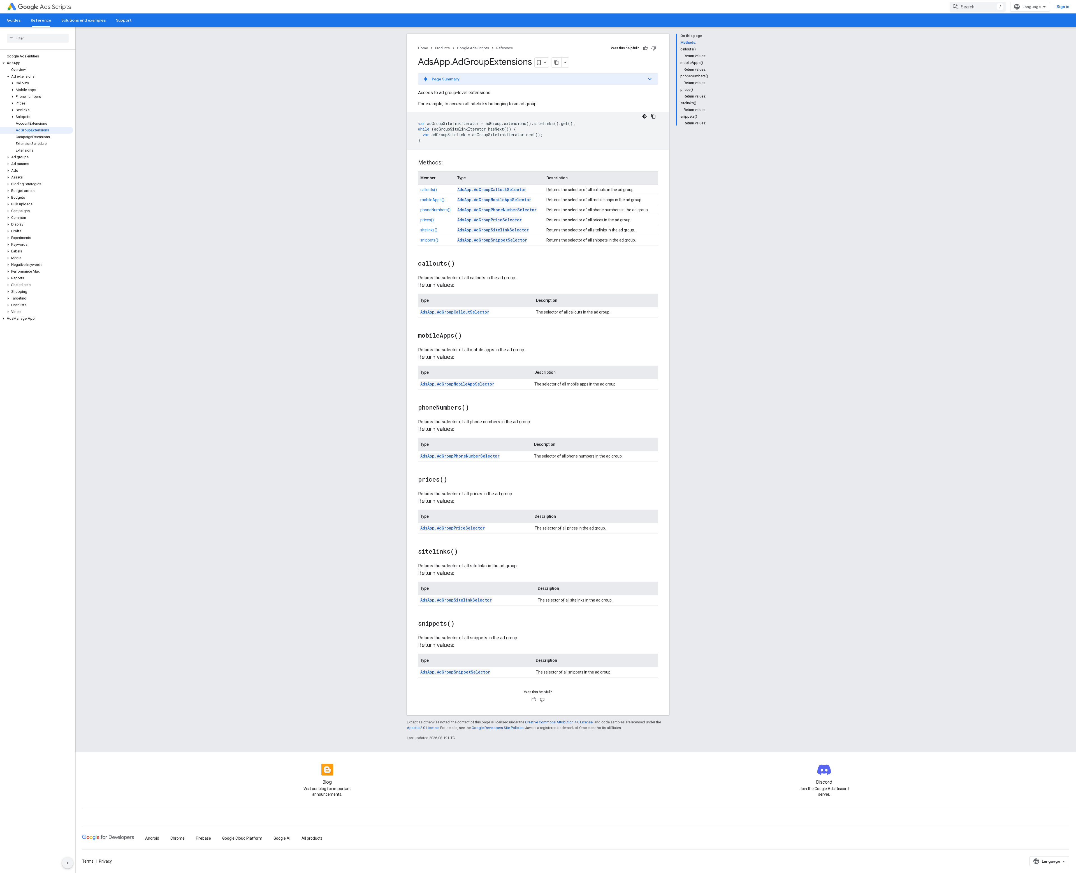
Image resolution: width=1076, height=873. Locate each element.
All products (312, 838)
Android (152, 838)
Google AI (281, 838)
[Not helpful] (654, 48)
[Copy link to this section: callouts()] (460, 264)
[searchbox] (38, 38)
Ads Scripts (55, 7)
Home (423, 48)
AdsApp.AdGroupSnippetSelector (492, 240)
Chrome (177, 838)
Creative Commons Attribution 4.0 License (559, 722)
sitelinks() (428, 230)
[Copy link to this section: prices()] (452, 480)
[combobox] (978, 7)
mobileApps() (432, 200)
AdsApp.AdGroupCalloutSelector (491, 189)
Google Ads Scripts (473, 48)
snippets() (429, 240)
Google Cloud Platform (242, 838)
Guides (14, 20)
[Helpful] (645, 48)
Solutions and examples (83, 20)
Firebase (203, 838)
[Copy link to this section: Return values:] (460, 285)
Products (442, 48)
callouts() (428, 189)
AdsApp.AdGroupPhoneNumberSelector (497, 209)
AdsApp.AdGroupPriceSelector (489, 219)
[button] (36, 63)
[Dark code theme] (644, 116)
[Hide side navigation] (67, 863)
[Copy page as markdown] (556, 62)
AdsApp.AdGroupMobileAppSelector (494, 199)
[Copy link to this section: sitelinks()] (463, 552)
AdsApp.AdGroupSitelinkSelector (493, 230)
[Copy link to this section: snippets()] (460, 624)
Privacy (105, 861)
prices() (427, 220)
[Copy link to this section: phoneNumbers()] (474, 408)
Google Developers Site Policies (497, 728)
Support (123, 20)
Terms (88, 861)
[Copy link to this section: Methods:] (448, 163)
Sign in (1063, 6)
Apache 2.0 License (423, 728)
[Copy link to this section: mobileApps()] (467, 336)
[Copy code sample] (653, 116)
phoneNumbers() (435, 210)
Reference (41, 20)
